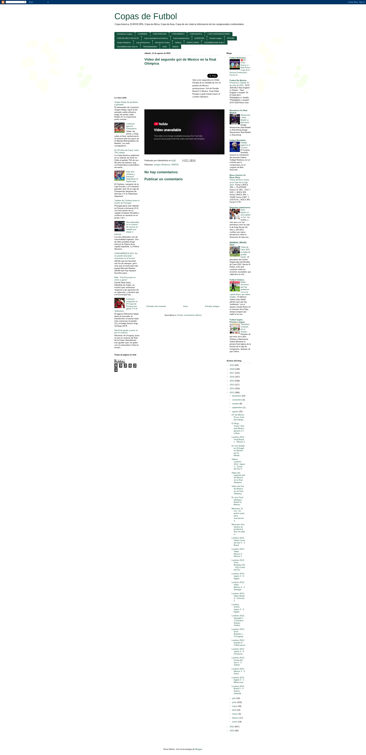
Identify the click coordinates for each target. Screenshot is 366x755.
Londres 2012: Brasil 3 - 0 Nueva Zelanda (238, 690)
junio (234, 702)
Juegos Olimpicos (124, 43)
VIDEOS (175, 47)
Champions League (124, 34)
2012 (232, 392)
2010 (232, 730)
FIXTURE (230, 38)
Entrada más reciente (156, 306)
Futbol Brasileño (238, 140)
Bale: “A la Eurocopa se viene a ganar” (125, 278)
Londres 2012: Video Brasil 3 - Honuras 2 (238, 597)
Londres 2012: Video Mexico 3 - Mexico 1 (238, 552)
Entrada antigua (212, 306)
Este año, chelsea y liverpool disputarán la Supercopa (132, 176)
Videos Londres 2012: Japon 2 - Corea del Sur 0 (238, 464)
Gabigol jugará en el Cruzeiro (245, 145)
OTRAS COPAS (193, 43)
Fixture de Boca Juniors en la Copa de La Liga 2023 (239, 182)
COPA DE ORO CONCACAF (128, 38)
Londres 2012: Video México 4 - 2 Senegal (238, 586)
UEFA (164, 47)
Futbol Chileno (237, 280)
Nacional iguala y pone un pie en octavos (126, 331)
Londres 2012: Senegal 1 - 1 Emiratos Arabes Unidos (238, 620)
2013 (232, 388)
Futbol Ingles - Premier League (237, 321)
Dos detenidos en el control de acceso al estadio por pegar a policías (126, 228)
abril (234, 710)
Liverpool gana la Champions (131, 126)
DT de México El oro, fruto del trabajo (238, 417)
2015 (232, 381)
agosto (235, 411)
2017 (232, 373)
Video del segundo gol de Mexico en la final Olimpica (238, 478)
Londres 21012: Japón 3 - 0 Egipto (238, 608)
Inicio (185, 306)
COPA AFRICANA (159, 34)
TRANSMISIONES (150, 47)
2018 (232, 369)
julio (234, 698)
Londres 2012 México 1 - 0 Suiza (238, 671)
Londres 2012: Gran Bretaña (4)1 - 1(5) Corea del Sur (238, 565)
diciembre (237, 396)
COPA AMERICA (178, 34)
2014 (232, 384)
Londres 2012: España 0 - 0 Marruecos (238, 642)
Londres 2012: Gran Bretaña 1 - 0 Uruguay (238, 632)
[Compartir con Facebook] (191, 160)
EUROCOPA (199, 38)
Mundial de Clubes (162, 43)
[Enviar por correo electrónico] (183, 160)
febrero (235, 718)
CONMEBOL (143, 34)
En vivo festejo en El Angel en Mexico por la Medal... (238, 450)
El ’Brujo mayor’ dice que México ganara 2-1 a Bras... (238, 428)
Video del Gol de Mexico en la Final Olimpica (238, 490)
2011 (232, 726)
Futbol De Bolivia (238, 80)
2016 (232, 377)
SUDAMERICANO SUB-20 (127, 47)
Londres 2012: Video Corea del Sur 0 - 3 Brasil (238, 541)
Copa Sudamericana (181, 38)
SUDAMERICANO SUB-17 (214, 43)
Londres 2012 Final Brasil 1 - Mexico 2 (238, 439)
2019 (232, 365)
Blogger (198, 749)
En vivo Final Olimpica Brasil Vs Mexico (237, 501)
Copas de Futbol (145, 16)
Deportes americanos (240, 207)
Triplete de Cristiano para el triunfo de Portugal (126, 201)
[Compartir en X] (188, 160)
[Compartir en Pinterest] (194, 160)
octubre (236, 403)
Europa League (216, 38)
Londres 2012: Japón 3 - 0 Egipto (238, 576)
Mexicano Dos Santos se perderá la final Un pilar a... (238, 529)
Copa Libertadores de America (156, 38)
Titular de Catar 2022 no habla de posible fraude (245, 252)
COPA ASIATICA (196, 34)
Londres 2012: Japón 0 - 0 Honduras (238, 651)
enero (235, 722)
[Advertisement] (168, 88)
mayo (235, 706)
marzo (235, 714)
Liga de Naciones (143, 43)
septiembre (237, 407)
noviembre (237, 400)
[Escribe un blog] (186, 160)
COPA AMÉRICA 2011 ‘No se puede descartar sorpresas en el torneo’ (126, 255)
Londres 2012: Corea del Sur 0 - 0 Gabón (238, 661)
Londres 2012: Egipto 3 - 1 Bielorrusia (238, 680)
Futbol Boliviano (238, 58)
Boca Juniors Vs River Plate (238, 176)
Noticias (178, 43)
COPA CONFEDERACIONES (218, 34)
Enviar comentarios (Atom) (189, 315)
